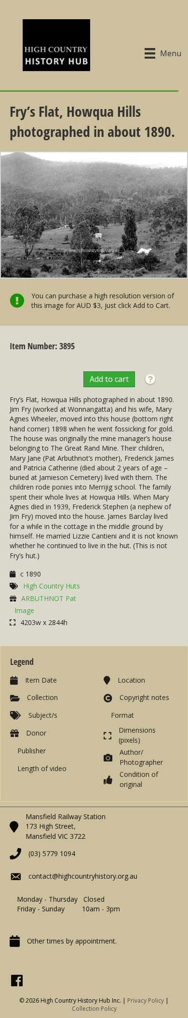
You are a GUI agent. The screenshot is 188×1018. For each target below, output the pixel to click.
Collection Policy (94, 1009)
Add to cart (109, 379)
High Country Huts (51, 585)
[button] (150, 379)
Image (24, 610)
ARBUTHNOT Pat (48, 598)
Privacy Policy (145, 1000)
